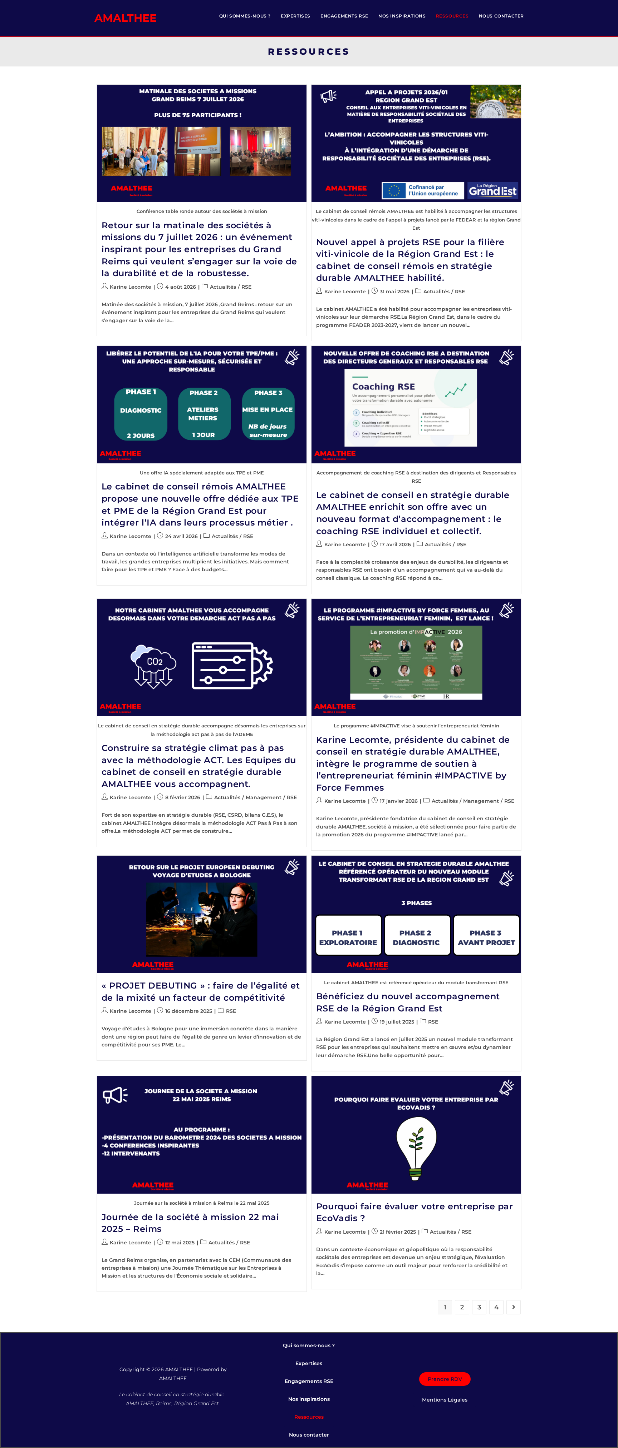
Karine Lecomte (130, 287)
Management (263, 797)
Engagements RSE (309, 1381)
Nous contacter (309, 1435)
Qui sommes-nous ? (309, 1345)
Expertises (308, 1363)
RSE (246, 287)
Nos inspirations (309, 1399)
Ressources (309, 1417)
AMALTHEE (125, 18)
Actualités (223, 287)
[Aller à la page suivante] (513, 1307)
